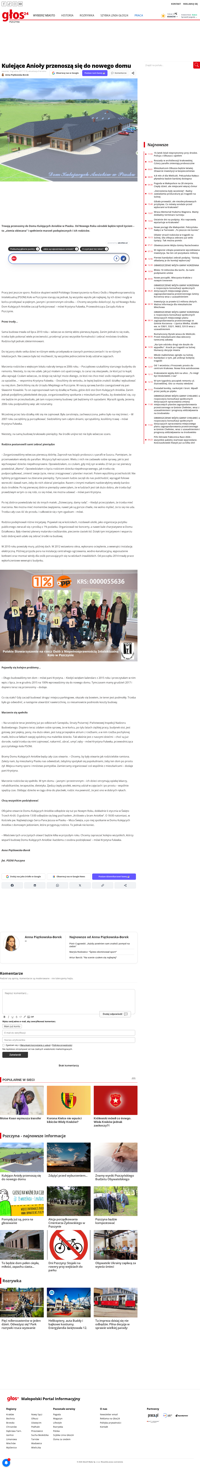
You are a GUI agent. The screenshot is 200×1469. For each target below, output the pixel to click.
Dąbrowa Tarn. (14, 1430)
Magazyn (57, 1418)
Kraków (10, 1414)
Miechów (11, 1443)
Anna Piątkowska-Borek (17, 74)
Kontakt (104, 1426)
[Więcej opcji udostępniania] (125, 885)
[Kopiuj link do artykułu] (102, 885)
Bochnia (10, 1418)
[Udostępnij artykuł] (133, 73)
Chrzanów (11, 1426)
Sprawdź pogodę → (189, 17)
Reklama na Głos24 (110, 1418)
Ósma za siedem (61, 1439)
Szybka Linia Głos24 (114, 15)
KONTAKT (176, 3)
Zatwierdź (15, 1054)
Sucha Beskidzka (40, 1435)
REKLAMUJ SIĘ (190, 3)
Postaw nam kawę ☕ (95, 73)
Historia (67, 15)
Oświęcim (36, 1422)
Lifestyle (57, 1422)
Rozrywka (87, 15)
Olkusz (34, 1418)
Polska (56, 1430)
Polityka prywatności (110, 1422)
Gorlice (10, 1435)
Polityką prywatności (62, 1045)
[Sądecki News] (167, 1415)
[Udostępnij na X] (80, 885)
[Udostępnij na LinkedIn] (35, 885)
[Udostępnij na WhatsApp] (57, 885)
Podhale (35, 1426)
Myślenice (11, 1447)
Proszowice (37, 1430)
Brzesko (10, 1422)
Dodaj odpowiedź (112, 1013)
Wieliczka (36, 1447)
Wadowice (36, 1443)
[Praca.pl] (153, 1415)
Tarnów (35, 1439)
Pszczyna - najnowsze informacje (34, 1135)
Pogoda (57, 1414)
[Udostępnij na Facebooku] (12, 885)
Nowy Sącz (36, 1414)
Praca (139, 15)
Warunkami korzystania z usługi (35, 1045)
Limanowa (11, 1439)
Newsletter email (109, 1414)
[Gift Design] (153, 1422)
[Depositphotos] (182, 1415)
